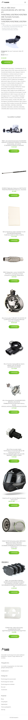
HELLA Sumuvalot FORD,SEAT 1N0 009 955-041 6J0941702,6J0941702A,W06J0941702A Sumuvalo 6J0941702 (14, 319)
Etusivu (3, 23)
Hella (20, 51)
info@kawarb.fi (5, 671)
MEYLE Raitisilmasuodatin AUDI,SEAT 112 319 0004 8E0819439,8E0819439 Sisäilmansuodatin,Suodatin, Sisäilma (14, 233)
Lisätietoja (7, 62)
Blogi (2, 699)
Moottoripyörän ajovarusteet (8, 679)
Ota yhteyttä (4, 701)
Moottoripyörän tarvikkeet (7, 684)
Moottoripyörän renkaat (7, 681)
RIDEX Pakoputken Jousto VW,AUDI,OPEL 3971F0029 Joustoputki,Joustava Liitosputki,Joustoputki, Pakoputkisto (14, 274)
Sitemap (3, 709)
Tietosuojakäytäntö (6, 707)
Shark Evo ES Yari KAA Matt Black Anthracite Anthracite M (14, 498)
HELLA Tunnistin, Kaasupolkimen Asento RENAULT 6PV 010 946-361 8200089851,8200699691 (14, 365)
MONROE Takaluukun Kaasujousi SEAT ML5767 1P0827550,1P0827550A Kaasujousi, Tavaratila (14, 188)
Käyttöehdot (4, 704)
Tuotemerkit (15, 51)
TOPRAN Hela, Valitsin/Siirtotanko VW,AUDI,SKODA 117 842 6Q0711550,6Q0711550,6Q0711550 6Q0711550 (14, 629)
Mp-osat (10, 51)
